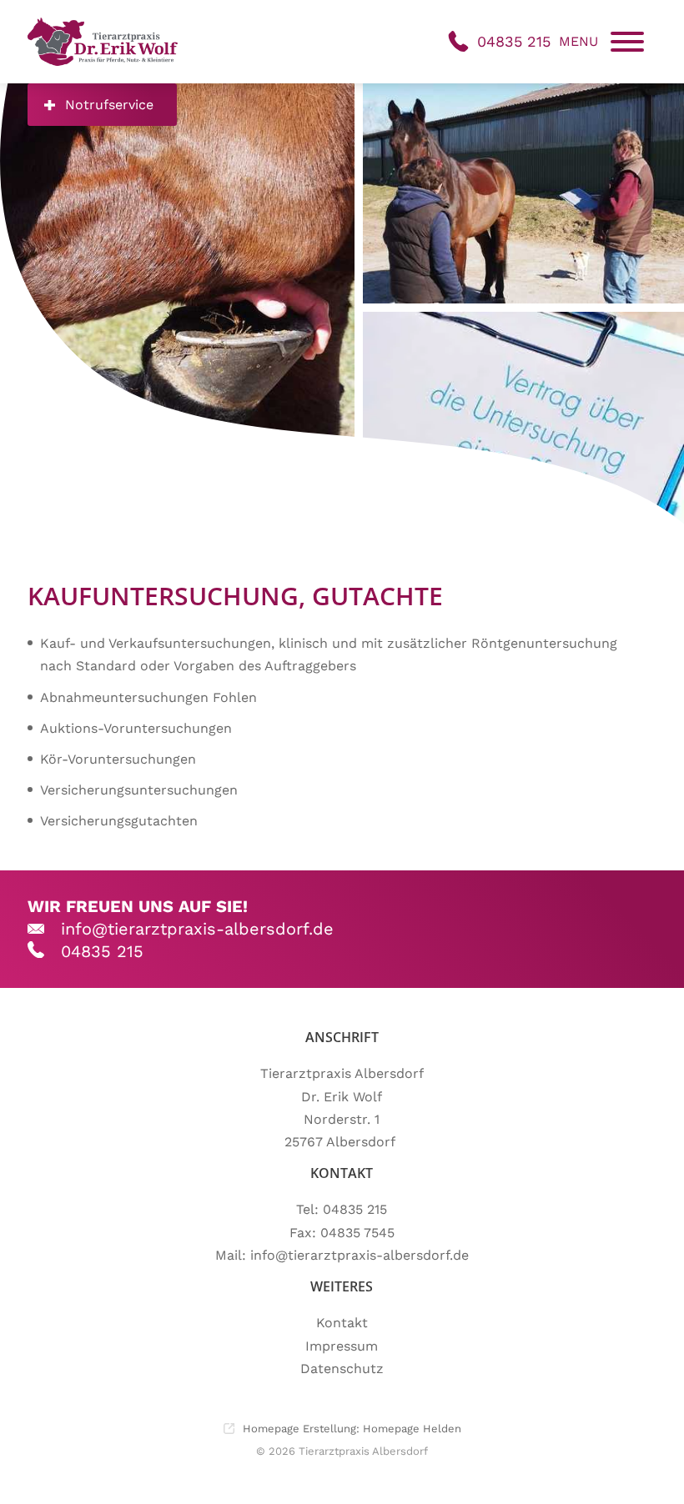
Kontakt (342, 1323)
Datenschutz (342, 1368)
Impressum (341, 1346)
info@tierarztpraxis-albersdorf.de (197, 929)
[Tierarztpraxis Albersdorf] (103, 42)
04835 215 (102, 951)
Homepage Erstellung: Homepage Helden (350, 1428)
